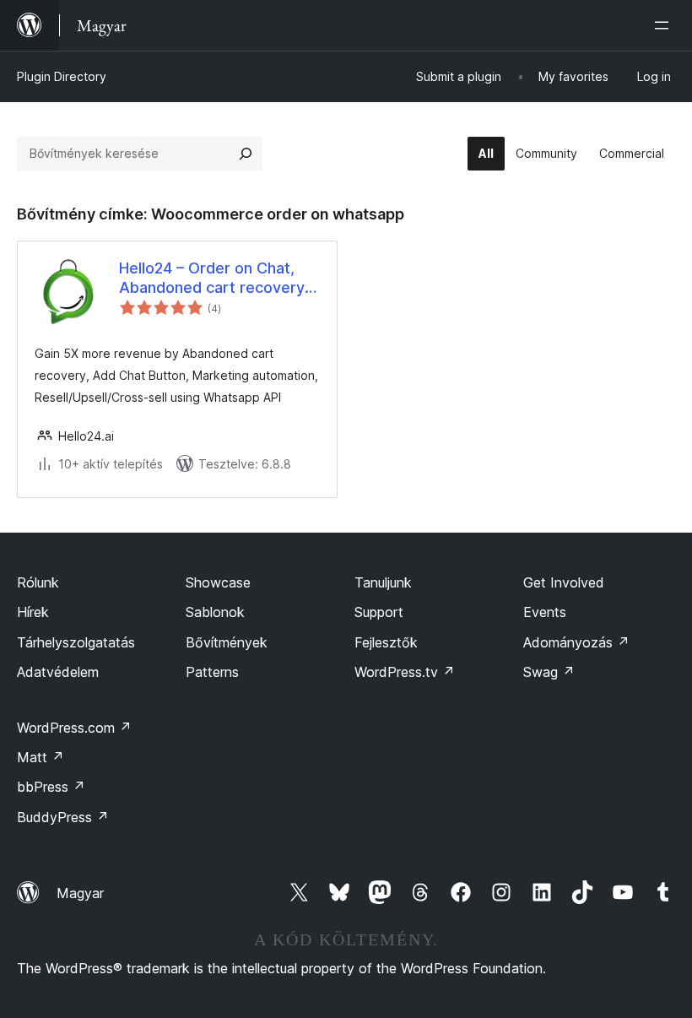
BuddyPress (63, 817)
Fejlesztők (386, 642)
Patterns (212, 671)
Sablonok (215, 612)
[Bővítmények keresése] (245, 154)
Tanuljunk (383, 582)
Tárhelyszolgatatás (76, 642)
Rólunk (38, 582)
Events (544, 612)
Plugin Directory (61, 76)
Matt (40, 757)
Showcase (218, 582)
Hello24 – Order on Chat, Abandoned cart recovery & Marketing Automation (219, 278)
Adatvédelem (58, 671)
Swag (549, 671)
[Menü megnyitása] (665, 25)
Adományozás (576, 642)
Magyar (80, 893)
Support (378, 612)
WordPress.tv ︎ (404, 671)
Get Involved (563, 582)
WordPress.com (74, 727)
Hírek (33, 612)
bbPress (51, 786)
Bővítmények (227, 642)
